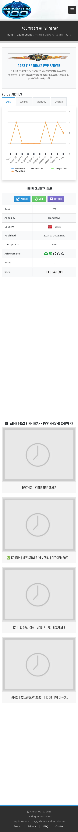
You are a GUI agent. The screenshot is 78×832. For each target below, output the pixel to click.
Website (24, 199)
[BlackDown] (39, 57)
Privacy (32, 826)
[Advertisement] (39, 304)
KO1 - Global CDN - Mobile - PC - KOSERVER (39, 627)
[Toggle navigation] (72, 10)
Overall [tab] (59, 101)
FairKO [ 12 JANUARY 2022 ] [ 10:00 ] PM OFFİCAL (39, 697)
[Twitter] (60, 272)
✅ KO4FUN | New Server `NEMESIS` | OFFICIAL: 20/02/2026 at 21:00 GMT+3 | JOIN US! (39, 557)
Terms (17, 826)
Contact (59, 826)
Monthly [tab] (41, 101)
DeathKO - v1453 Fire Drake (39, 487)
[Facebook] (48, 272)
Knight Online (24, 34)
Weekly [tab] (24, 101)
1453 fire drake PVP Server (39, 65)
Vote (68, 34)
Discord (58, 199)
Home (10, 34)
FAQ (45, 826)
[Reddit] (54, 272)
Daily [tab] (8, 101)
